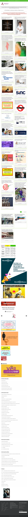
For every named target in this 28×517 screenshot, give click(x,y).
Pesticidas (5, 508)
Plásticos (2, 509)
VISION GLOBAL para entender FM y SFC (6, 400)
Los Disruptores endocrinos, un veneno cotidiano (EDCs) (7, 433)
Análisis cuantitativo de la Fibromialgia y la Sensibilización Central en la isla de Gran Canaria (11, 403)
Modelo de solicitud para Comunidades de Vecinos (6, 394)
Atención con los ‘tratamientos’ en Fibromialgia (6, 421)
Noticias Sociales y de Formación (5, 383)
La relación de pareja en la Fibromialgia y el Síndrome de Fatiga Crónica (9, 418)
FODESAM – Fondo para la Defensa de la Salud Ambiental (7, 478)
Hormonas (2, 507)
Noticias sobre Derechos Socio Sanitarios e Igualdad (14, 506)
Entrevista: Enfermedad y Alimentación (5, 424)
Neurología (2, 508)
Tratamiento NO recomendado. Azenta (5, 436)
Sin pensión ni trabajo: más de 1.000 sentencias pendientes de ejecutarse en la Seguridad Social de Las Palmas (7, 230)
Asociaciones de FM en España (5, 484)
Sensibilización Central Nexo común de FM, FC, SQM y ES (7, 444)
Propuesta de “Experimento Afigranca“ (5, 427)
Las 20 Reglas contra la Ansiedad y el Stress (6, 430)
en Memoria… (3, 397)
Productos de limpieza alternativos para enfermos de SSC (7, 415)
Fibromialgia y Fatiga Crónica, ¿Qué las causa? (6, 409)
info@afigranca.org (17, 0)
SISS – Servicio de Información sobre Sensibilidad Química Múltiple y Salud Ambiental (10, 472)
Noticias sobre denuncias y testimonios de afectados (7, 389)
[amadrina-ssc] (3, 358)
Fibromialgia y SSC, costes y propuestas (5, 412)
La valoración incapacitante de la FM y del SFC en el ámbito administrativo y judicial (10, 461)
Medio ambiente (5, 507)
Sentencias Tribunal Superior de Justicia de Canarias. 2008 (7, 458)
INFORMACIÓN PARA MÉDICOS (5, 441)
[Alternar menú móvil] (26, 2)
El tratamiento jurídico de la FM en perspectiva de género (7, 464)
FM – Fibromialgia (3, 447)
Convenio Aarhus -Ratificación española (5, 455)
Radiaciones (5, 509)
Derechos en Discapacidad (4, 406)
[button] (1, 315)
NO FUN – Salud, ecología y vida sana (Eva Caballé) (7, 475)
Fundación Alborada (4, 481)
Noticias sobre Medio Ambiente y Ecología (6, 386)
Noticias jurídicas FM (4, 380)
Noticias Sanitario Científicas (12, 503)
